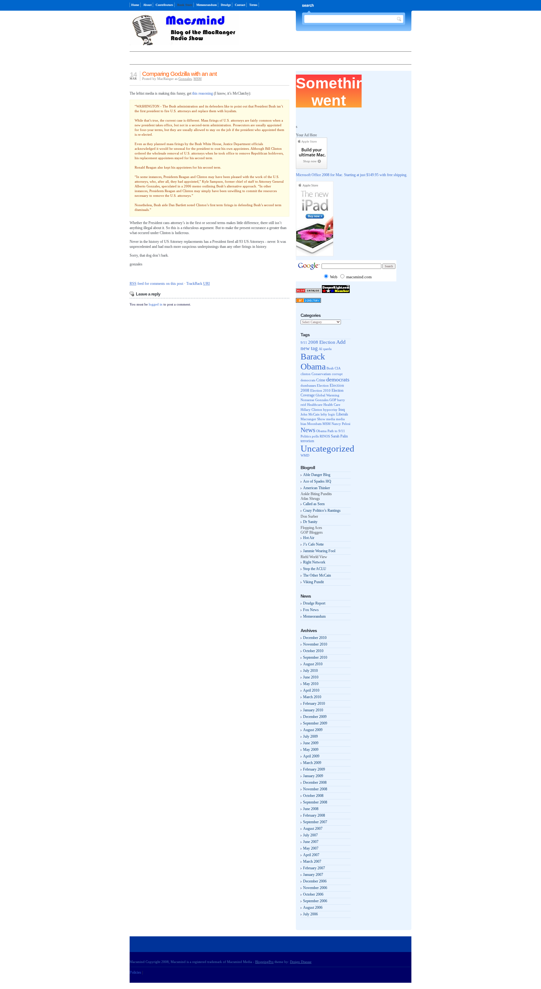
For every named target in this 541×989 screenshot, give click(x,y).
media (330, 419)
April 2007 (311, 855)
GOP (332, 400)
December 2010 (315, 638)
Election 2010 (320, 390)
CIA (338, 368)
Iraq (341, 409)
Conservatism (321, 374)
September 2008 (315, 802)
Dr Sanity (310, 522)
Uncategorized (327, 448)
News (308, 430)
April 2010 (311, 690)
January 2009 (313, 776)
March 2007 (312, 861)
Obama (321, 431)
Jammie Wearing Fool (319, 551)
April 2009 (311, 756)
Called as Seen (314, 504)
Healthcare (314, 404)
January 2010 (313, 710)
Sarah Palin (339, 436)
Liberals (342, 414)
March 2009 (312, 763)
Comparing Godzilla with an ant (179, 74)
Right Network (314, 562)
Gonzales (185, 79)
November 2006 (315, 888)
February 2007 (314, 868)
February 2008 (314, 815)
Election (323, 385)
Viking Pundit (313, 582)
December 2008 (315, 782)
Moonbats (314, 424)
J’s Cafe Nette (313, 544)
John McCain (310, 414)
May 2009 (310, 749)
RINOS (325, 436)
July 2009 (310, 736)
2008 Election (321, 342)
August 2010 (312, 664)
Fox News (311, 610)
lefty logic (328, 414)
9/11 (304, 342)
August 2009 (312, 730)
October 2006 (313, 894)
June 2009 (310, 743)
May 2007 (310, 848)
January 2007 (313, 874)
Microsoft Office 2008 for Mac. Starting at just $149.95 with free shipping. (351, 175)
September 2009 (315, 723)
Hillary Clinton (311, 409)
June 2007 (310, 842)
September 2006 (315, 901)
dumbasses (308, 385)
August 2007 (312, 828)
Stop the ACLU (314, 569)
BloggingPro (264, 962)
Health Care (331, 404)
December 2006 (315, 881)
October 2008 (313, 795)
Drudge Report (314, 603)
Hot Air (308, 538)
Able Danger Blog (316, 475)
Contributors (164, 5)
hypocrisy (330, 409)
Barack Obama (313, 361)
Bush (330, 368)
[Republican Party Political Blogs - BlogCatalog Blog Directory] (308, 292)
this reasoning (202, 93)
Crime (320, 380)
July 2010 (310, 670)
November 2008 (315, 789)
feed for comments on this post (156, 283)
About (147, 5)
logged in (155, 304)
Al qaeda (325, 349)
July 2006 (310, 914)
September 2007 (315, 822)
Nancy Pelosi (341, 424)
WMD (305, 455)
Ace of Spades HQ (317, 481)
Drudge (226, 5)
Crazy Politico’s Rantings (322, 510)
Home (135, 5)
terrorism (307, 441)
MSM (197, 79)
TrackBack (198, 283)
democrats (337, 379)
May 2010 (310, 684)
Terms (253, 5)
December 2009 (315, 716)
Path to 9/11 (336, 431)
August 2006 (312, 907)
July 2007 (310, 835)
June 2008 (310, 809)
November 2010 (315, 644)
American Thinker (316, 488)
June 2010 (310, 677)
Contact (240, 5)
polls (315, 436)
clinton (306, 374)
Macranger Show (313, 419)
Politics (306, 436)
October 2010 (313, 651)
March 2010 (312, 697)
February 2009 (314, 769)
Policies (135, 972)
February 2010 (314, 703)
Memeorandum (206, 5)
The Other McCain (317, 575)
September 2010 (315, 657)
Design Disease (301, 962)
